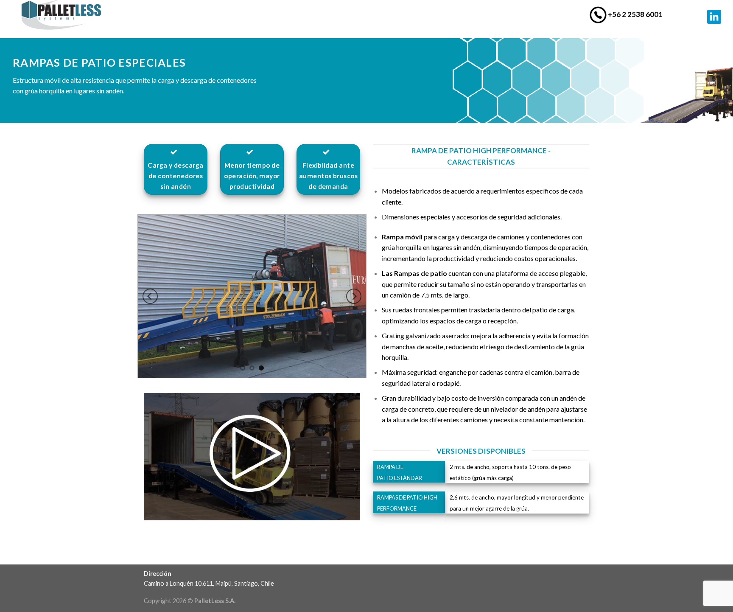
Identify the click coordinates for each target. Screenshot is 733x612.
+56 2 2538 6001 (635, 14)
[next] (353, 296)
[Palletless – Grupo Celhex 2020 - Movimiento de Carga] (72, 15)
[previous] (150, 296)
